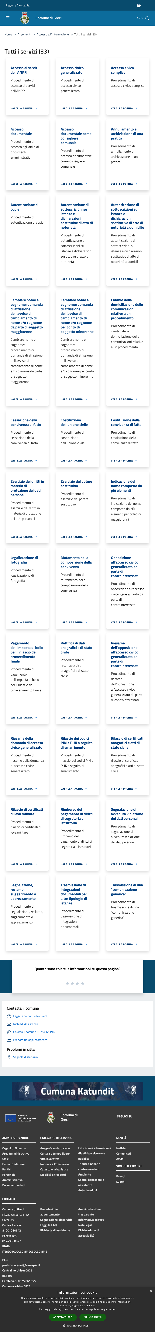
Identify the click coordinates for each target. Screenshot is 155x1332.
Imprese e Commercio (54, 1164)
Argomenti (24, 34)
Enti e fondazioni (13, 1164)
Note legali (85, 1225)
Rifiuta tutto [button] (93, 1317)
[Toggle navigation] (7, 17)
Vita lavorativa (49, 1158)
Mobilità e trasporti (53, 1174)
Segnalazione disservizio (56, 1219)
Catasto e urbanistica (54, 1169)
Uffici (5, 1158)
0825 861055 (27, 1281)
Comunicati (123, 1153)
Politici (6, 1169)
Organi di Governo (14, 1148)
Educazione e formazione (94, 1148)
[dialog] (77, 1309)
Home (8, 34)
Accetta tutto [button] (62, 1317)
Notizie (121, 1148)
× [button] (150, 1291)
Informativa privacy (91, 1219)
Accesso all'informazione (53, 34)
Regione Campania (17, 5)
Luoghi (120, 1181)
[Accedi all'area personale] (139, 5)
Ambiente (84, 1174)
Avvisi (120, 1158)
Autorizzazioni (87, 1190)
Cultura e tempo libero (55, 1153)
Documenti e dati (13, 1185)
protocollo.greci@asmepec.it (21, 1265)
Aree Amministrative (15, 1153)
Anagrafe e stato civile (55, 1148)
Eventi (120, 1176)
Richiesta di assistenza (55, 1230)
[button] (77, 1325)
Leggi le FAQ (48, 1225)
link (114, 1309)
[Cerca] (147, 18)
